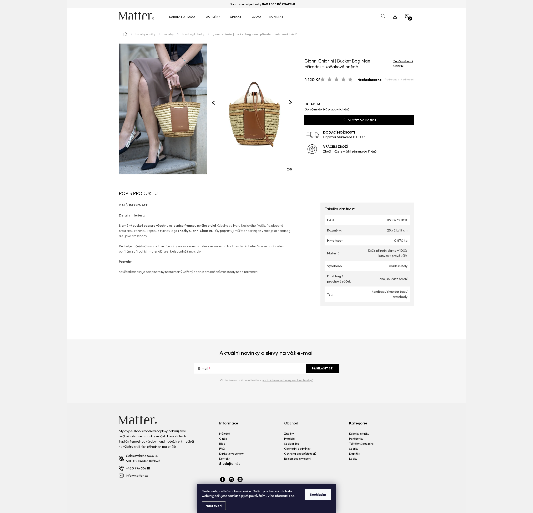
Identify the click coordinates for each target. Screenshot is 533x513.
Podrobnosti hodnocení (399, 79)
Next (290, 102)
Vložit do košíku (362, 120)
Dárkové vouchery (231, 453)
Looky (353, 458)
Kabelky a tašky (359, 433)
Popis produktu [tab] (138, 193)
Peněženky (356, 438)
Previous (213, 102)
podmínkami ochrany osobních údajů (287, 380)
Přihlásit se (322, 368)
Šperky (353, 448)
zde (291, 496)
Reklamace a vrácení (297, 458)
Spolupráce (291, 443)
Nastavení (213, 506)
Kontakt (224, 458)
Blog (222, 443)
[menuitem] (184, 16)
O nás (223, 438)
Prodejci (289, 438)
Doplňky (354, 453)
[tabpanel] (252, 109)
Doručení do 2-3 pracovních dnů (326, 109)
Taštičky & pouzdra (361, 443)
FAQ (222, 448)
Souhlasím (318, 494)
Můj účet (224, 433)
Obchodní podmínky (297, 448)
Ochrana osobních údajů (300, 453)
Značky (289, 433)
